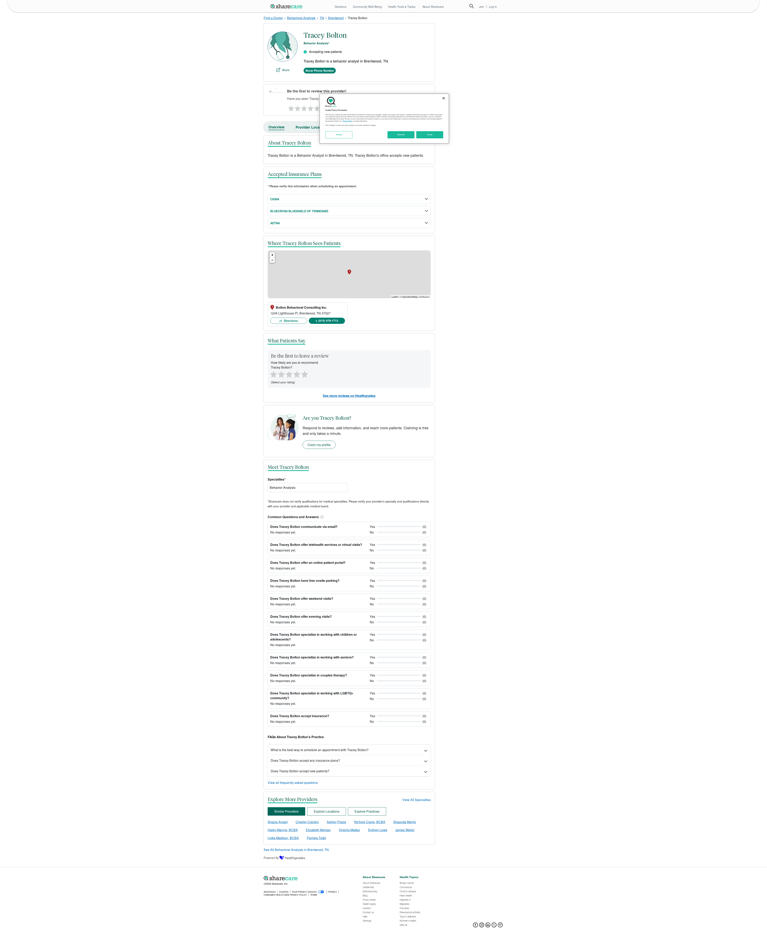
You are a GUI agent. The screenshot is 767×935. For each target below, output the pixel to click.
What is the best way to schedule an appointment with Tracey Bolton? (320, 750)
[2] (297, 107)
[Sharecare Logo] (287, 6)
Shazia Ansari (278, 822)
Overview (276, 127)
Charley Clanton (307, 822)
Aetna (275, 223)
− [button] (272, 260)
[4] (310, 107)
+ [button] (272, 255)
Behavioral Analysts (301, 18)
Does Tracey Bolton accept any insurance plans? (305, 760)
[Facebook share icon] (475, 926)
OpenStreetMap (409, 296)
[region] (384, 118)
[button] (321, 517)
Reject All (401, 135)
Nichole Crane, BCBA (369, 822)
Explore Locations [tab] (326, 811)
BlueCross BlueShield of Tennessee (299, 211)
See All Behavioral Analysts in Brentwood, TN (296, 849)
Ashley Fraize (336, 822)
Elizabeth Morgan (318, 830)
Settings (339, 135)
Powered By (271, 858)
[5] (317, 107)
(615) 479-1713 (328, 320)
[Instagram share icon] (482, 926)
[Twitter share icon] (494, 926)
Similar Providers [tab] (286, 811)
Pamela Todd (316, 838)
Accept (429, 135)
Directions (290, 321)
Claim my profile (319, 444)
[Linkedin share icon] (488, 926)
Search (471, 6)
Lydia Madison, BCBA (283, 838)
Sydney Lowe (377, 830)
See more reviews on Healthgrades (349, 395)
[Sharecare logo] (308, 878)
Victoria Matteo (349, 830)
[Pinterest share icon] (500, 926)
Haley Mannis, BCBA (283, 830)
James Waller (404, 830)
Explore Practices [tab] (367, 811)
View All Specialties (416, 799)
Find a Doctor (273, 18)
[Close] (443, 98)
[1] (290, 107)
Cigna (274, 199)
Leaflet (394, 296)
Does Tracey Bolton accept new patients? (300, 771)
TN (322, 18)
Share (286, 70)
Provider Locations (312, 127)
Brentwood (336, 18)
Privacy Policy (348, 121)
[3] (303, 107)
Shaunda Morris (404, 822)
